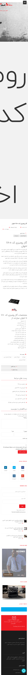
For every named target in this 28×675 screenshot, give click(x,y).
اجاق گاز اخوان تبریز (7, 357)
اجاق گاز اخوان (17, 357)
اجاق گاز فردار (23, 236)
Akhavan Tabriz (14, 227)
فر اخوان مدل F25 (21, 384)
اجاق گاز (23, 357)
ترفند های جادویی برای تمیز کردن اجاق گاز (16, 402)
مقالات (23, 586)
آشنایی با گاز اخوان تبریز (20, 399)
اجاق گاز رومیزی (22, 360)
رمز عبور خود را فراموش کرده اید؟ (18, 512)
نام (13, 431)
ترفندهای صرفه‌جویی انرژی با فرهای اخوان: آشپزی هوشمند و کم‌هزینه (12, 521)
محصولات (16, 236)
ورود (22, 506)
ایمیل (25, 431)
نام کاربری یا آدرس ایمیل (20, 491)
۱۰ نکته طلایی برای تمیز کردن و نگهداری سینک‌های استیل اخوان (14, 536)
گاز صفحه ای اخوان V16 (20, 395)
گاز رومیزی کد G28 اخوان (20, 388)
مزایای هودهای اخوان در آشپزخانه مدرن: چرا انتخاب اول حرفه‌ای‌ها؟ (14, 528)
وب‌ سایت (25, 438)
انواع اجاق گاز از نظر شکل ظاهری (18, 391)
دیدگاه (25, 418)
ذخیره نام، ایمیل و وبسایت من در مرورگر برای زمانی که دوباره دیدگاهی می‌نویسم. (15, 448)
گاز (19, 286)
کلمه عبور (23, 498)
